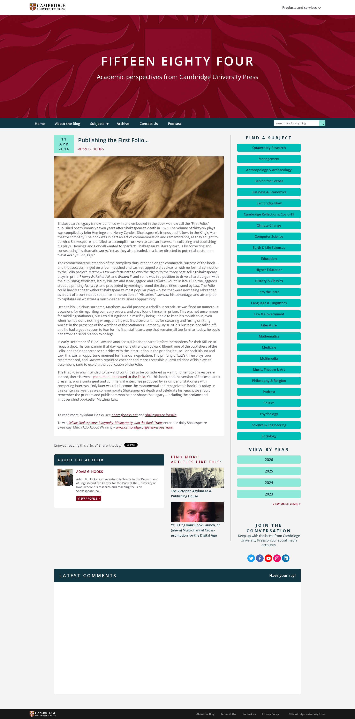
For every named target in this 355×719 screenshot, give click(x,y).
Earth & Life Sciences (269, 247)
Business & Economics (268, 192)
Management (269, 159)
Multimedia (269, 358)
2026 (269, 459)
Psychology (269, 414)
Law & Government (269, 314)
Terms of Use (228, 714)
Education (269, 258)
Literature (269, 325)
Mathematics (269, 336)
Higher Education (269, 269)
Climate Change (269, 225)
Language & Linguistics (269, 303)
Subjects (97, 123)
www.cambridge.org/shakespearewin (144, 427)
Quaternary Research (269, 147)
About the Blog (67, 123)
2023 (269, 494)
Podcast (174, 123)
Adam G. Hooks (89, 471)
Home (40, 123)
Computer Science (269, 236)
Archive (123, 123)
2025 (269, 471)
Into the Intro (268, 292)
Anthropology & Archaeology (269, 170)
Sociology (269, 436)
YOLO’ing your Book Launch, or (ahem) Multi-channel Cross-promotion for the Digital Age (195, 530)
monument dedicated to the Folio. (119, 376)
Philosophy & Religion (269, 380)
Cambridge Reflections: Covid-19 (269, 214)
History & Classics (269, 281)
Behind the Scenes (269, 181)
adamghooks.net (125, 415)
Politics (268, 403)
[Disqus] (177, 637)
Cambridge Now (269, 203)
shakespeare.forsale (160, 415)
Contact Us (148, 123)
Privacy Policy (270, 714)
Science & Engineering (269, 425)
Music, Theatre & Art (269, 369)
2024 (269, 482)
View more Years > (287, 504)
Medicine (269, 347)
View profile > (89, 498)
